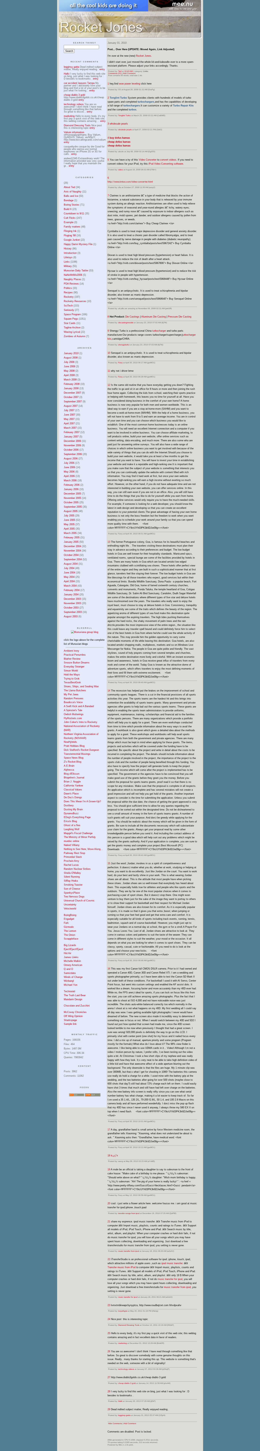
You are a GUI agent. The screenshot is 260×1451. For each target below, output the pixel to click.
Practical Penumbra (74, 654)
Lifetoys (68, 257)
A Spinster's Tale (73, 710)
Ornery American (73, 965)
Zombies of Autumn (74, 336)
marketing (122, 1343)
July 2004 (69, 568)
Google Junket (72, 239)
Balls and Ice (71, 196)
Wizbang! (69, 980)
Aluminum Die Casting (153, 316)
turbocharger (159, 330)
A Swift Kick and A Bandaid (79, 706)
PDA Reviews (71, 283)
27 (109, 1377)
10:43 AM (128, 71)
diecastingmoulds (125, 323)
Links (67, 261)
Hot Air (67, 953)
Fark (66, 922)
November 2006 (72, 445)
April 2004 (69, 581)
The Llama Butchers (75, 690)
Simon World (71, 670)
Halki (120, 1401)
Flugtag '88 (70, 235)
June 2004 (69, 572)
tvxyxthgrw (122, 1311)
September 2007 (73, 401)
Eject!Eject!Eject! (73, 949)
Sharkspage (70, 1020)
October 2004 (71, 555)
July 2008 (69, 362)
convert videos (168, 159)
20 (109, 1203)
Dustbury (69, 805)
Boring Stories (71, 204)
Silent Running (72, 876)
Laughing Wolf (71, 829)
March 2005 (70, 533)
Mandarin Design (73, 999)
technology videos (126, 1369)
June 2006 (69, 467)
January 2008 (71, 388)
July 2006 (69, 462)
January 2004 (71, 594)
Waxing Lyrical (72, 331)
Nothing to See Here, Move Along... (83, 849)
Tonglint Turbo (124, 115)
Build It (68, 209)
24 (109, 1319)
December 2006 (72, 441)
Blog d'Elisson (71, 773)
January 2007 (71, 436)
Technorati (69, 991)
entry (102, 69)
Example (68, 222)
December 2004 (72, 546)
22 (109, 1259)
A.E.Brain (69, 765)
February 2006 (72, 484)
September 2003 (73, 612)
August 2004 (71, 563)
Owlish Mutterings (74, 714)
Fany (120, 363)
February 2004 (72, 590)
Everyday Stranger (74, 666)
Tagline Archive (72, 327)
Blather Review (72, 658)
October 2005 (71, 502)
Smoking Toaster (73, 884)
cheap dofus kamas (119, 141)
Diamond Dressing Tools (128, 1325)
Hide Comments (115, 1423)
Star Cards (70, 323)
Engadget (69, 918)
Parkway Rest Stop (74, 853)
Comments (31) (114, 73)
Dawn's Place (71, 793)
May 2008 (69, 370)
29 (109, 1409)
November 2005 (72, 498)
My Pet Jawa (71, 694)
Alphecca (69, 769)
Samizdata (70, 973)
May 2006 (69, 471)
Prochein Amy (71, 860)
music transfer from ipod (128, 1251)
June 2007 (69, 414)
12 (109, 384)
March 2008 (70, 379)
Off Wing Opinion (73, 1016)
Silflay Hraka (71, 880)
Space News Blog (73, 757)
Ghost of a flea (72, 825)
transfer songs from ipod (129, 1213)
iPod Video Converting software (165, 163)
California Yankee (73, 785)
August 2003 (71, 616)
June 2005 (69, 520)
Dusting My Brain (73, 809)
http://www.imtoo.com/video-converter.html (130, 182)
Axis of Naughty (72, 191)
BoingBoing (70, 915)
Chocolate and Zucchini (77, 1005)
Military (68, 266)
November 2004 (72, 550)
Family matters (72, 226)
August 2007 (71, 405)
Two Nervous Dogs (74, 896)
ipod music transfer (171, 1263)
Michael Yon (70, 984)
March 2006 (70, 480)
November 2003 (72, 603)
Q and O (68, 969)
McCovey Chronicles (75, 1012)
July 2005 (69, 515)
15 (109, 863)
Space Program (72, 314)
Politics (68, 288)
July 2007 (69, 410)
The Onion (69, 934)
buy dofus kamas (120, 137)
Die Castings (132, 316)
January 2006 (71, 489)
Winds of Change (73, 977)
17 (109, 1129)
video (120, 170)
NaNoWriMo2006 (73, 274)
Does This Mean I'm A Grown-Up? (82, 801)
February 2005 (72, 537)
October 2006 (71, 449)
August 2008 (71, 357)
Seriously (69, 310)
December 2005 (72, 493)
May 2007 (69, 419)
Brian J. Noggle (72, 781)
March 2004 (70, 585)
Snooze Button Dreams (76, 662)
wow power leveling (129, 83)
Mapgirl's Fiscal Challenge (78, 833)
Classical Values (73, 789)
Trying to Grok (72, 678)
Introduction (70, 253)
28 (109, 1391)
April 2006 (69, 476)
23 (109, 1305)
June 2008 (69, 366)
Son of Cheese (72, 888)
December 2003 (72, 598)
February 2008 (72, 384)
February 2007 (72, 432)
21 (109, 1221)
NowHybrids (70, 741)
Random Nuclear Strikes (77, 868)
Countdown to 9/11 (74, 213)
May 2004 (69, 577)
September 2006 (73, 454)
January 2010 (71, 353)
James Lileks (71, 957)
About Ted (69, 187)
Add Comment (129, 73)
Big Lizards (70, 945)
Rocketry (69, 296)
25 (109, 1333)
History (68, 248)
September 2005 (73, 506)
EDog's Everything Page (77, 817)
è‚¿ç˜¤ (114, 1155)
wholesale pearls (119, 123)
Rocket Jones (143, 55)
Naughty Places (72, 279)
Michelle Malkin (72, 961)
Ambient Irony (71, 650)
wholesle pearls (125, 130)
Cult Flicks (70, 217)
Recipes (68, 292)
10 (109, 352)
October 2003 (71, 607)
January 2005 (71, 541)
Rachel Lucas (71, 864)
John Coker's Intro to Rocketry (80, 722)
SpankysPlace (72, 892)
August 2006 (71, 458)
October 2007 (71, 397)
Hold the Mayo (72, 674)
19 (109, 1169)
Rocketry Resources (75, 301)
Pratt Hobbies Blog (74, 745)
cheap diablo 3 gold (127, 1383)
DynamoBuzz (71, 813)
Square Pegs (71, 318)
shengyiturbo (124, 345)
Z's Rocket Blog (72, 761)
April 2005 (69, 528)
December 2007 (72, 392)
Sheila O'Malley (72, 872)
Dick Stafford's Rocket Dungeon (81, 749)
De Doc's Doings (73, 797)
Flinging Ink (70, 231)
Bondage (68, 200)
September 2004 (73, 559)
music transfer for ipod (170, 1279)
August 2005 (71, 511)
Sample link (70, 1024)
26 (109, 1351)
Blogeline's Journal (74, 777)
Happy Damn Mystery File (78, 244)
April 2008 (69, 375)
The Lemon (70, 930)
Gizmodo (69, 926)
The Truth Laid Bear (75, 995)
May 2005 (69, 524)
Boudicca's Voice (73, 702)
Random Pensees (73, 698)
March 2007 (70, 427)
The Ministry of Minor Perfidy (80, 837)
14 (109, 690)
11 (109, 370)
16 (109, 968)
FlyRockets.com (73, 718)
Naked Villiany (72, 845)
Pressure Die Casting (179, 316)
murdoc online (71, 841)
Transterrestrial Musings (77, 753)
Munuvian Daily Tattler (76, 270)
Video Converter (147, 159)
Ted (119, 71)
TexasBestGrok (72, 682)
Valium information (74, 132)
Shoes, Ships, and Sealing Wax (81, 686)
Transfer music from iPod (122, 1267)
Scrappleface (71, 938)
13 (109, 541)
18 (109, 1155)
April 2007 (69, 423)
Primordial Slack (73, 856)
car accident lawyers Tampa (79, 83)
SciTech (68, 305)
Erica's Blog (70, 821)
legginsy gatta (124, 1415)
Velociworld (70, 908)
